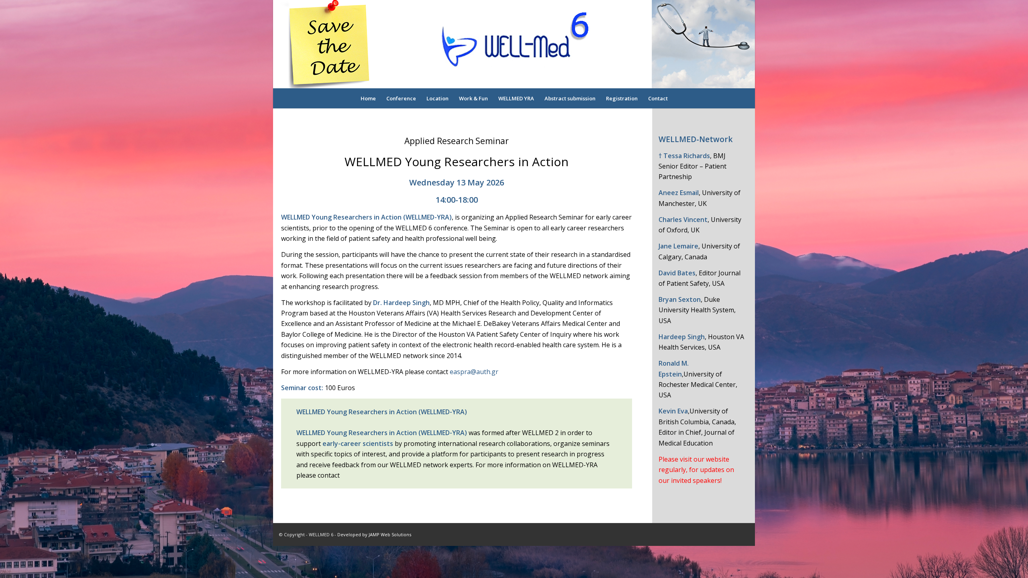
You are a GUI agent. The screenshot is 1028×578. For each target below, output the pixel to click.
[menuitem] (368, 98)
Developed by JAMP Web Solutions (374, 534)
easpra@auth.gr (474, 371)
